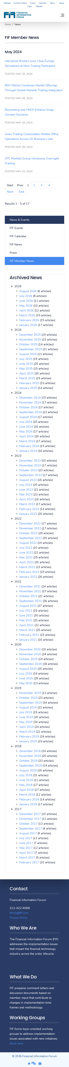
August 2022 (28, 543)
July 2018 (26, 775)
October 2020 (28, 659)
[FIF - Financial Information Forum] (17, 14)
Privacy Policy (19, 918)
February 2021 (29, 635)
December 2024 (30, 398)
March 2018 (27, 795)
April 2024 (26, 436)
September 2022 (31, 538)
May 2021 (26, 620)
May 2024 (26, 431)
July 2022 (26, 548)
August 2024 (28, 417)
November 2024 (30, 402)
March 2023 (27, 504)
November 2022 (30, 528)
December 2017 (30, 814)
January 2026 (28, 325)
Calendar (42, 3)
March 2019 (27, 732)
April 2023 (26, 499)
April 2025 (26, 373)
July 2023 (26, 485)
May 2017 (26, 848)
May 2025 (26, 369)
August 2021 (28, 606)
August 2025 (28, 354)
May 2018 (26, 785)
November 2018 (30, 756)
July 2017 (26, 838)
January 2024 (28, 451)
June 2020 (26, 678)
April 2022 (26, 562)
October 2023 (28, 470)
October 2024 (28, 407)
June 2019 (26, 717)
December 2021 (30, 586)
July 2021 (26, 611)
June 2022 (26, 552)
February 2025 (29, 383)
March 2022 (27, 567)
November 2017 (30, 819)
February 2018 (29, 799)
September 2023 (31, 475)
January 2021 (28, 640)
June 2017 (26, 843)
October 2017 (28, 824)
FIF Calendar (18, 236)
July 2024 (26, 422)
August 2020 (28, 669)
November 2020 (30, 654)
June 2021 (26, 615)
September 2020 (31, 664)
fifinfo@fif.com (19, 913)
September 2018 (31, 765)
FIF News (16, 244)
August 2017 (28, 833)
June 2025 (26, 364)
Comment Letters (20, 3)
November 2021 (30, 591)
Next (10, 192)
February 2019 (29, 736)
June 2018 (26, 780)
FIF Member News (22, 261)
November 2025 (30, 339)
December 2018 (30, 751)
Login (30, 6)
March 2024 (27, 441)
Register (39, 6)
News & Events (19, 220)
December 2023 (30, 460)
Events (32, 3)
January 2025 (28, 388)
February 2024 (29, 446)
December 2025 (30, 335)
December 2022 (30, 523)
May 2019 (26, 722)
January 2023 (28, 514)
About (61, 3)
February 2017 (29, 862)
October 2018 (28, 761)
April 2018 (26, 790)
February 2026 (29, 320)
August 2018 (28, 770)
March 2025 (27, 378)
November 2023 (30, 465)
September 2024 (31, 412)
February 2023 (29, 509)
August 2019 (28, 707)
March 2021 (27, 630)
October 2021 (28, 596)
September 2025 (31, 349)
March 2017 (27, 857)
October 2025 (28, 344)
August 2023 (28, 480)
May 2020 (26, 683)
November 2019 (30, 693)
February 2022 (29, 572)
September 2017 (31, 828)
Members (7, 3)
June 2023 (26, 490)
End (21, 192)
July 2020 (26, 674)
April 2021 (26, 625)
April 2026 (26, 310)
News (52, 3)
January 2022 (28, 577)
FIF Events (16, 228)
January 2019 (28, 741)
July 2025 (26, 359)
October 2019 (28, 698)
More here (16, 1043)
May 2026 (26, 306)
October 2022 (28, 533)
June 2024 (26, 427)
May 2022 (26, 557)
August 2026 (28, 291)
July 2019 (26, 712)
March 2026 (27, 315)
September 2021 (31, 601)
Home (8, 24)
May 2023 (26, 494)
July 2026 (26, 296)
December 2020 (30, 649)
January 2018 (28, 804)
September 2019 (31, 703)
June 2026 (26, 301)
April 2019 (26, 727)
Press (13, 253)
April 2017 (26, 853)
